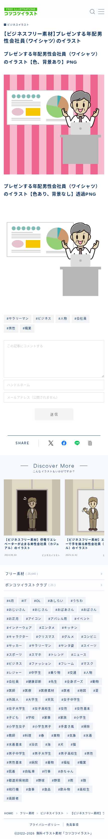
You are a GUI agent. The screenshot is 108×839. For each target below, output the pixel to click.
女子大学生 (17, 708)
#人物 (63, 318)
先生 (54, 682)
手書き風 (67, 726)
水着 (89, 735)
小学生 (81, 717)
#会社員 (81, 318)
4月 (11, 601)
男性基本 (15, 762)
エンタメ (48, 628)
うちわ (78, 601)
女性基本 (83, 708)
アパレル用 (58, 619)
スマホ (36, 655)
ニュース (80, 655)
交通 (73, 673)
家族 (63, 717)
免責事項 (72, 824)
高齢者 (14, 798)
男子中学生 (17, 753)
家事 (47, 717)
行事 (47, 771)
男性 (90, 753)
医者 (67, 691)
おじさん (41, 610)
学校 (31, 717)
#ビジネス (43, 318)
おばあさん (66, 610)
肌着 (12, 771)
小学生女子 (17, 726)
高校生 (85, 789)
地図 (83, 691)
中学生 (36, 673)
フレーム (67, 664)
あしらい (57, 601)
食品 (47, 789)
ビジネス (15, 664)
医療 (28, 691)
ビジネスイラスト (18, 25)
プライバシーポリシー (44, 824)
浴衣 (34, 744)
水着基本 (15, 744)
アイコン (34, 619)
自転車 (30, 771)
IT (25, 601)
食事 (31, 789)
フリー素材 (20, 574)
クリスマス (46, 637)
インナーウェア (20, 628)
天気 (50, 699)
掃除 (86, 726)
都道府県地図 (19, 780)
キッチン (70, 628)
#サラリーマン (18, 318)
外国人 (14, 699)
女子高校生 (43, 708)
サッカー (15, 646)
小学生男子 (43, 726)
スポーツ (15, 655)
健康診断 (34, 682)
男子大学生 (43, 753)
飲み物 (65, 789)
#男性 (11, 328)
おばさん (90, 610)
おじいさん (17, 610)
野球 (41, 780)
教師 (12, 735)
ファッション (41, 664)
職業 (83, 762)
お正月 (14, 619)
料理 (28, 735)
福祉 (67, 762)
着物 (50, 762)
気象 (73, 735)
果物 (56, 735)
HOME (8, 813)
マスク (88, 664)
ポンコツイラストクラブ (29, 585)
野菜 (57, 780)
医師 (12, 691)
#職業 (27, 328)
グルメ (69, 637)
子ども (14, 717)
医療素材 (47, 691)
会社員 (14, 682)
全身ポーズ (75, 682)
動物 (96, 682)
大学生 (33, 699)
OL (38, 601)
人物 (89, 673)
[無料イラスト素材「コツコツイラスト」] (21, 11)
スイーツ (90, 646)
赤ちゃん (67, 771)
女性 (64, 708)
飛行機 (14, 789)
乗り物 (55, 673)
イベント (83, 619)
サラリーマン (41, 646)
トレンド (57, 655)
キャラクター (19, 637)
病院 (34, 762)
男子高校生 (69, 753)
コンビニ (90, 637)
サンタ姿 (67, 646)
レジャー (15, 673)
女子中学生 (72, 699)
